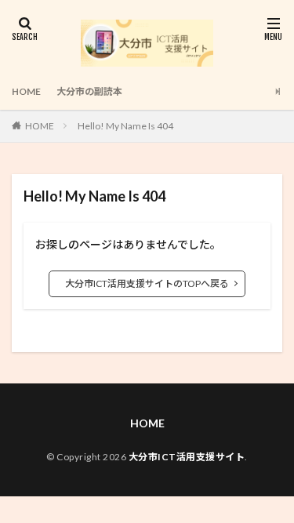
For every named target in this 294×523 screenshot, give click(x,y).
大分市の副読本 (89, 91)
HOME (26, 91)
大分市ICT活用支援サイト (187, 457)
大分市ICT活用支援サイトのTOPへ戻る (147, 283)
